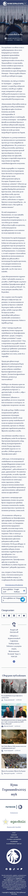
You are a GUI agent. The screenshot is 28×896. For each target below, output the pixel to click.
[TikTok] (14, 869)
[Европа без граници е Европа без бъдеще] (14, 761)
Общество (19, 40)
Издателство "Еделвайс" (14, 827)
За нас (14, 832)
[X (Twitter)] (9, 616)
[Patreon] (21, 869)
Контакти (14, 835)
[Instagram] (10, 869)
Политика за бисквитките (14, 839)
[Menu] (25, 3)
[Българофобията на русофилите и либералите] (14, 686)
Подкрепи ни (14, 813)
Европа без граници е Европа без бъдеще (13, 771)
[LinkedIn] (14, 616)
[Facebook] (4, 616)
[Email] (23, 616)
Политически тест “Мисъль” (14, 843)
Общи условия (14, 837)
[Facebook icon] (14, 661)
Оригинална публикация (14, 585)
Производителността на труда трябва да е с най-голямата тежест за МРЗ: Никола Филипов (13, 722)
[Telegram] (18, 616)
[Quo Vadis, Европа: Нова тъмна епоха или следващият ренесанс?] (14, 737)
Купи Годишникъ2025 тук (14, 790)
